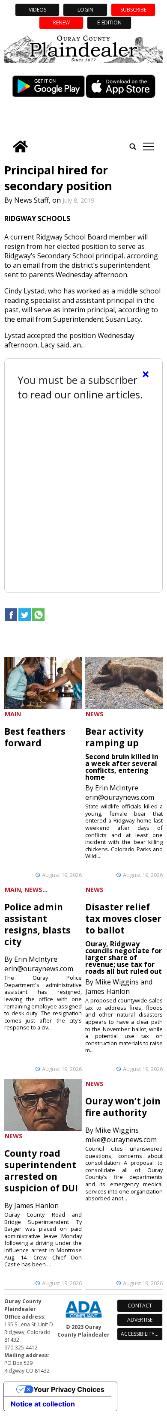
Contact (140, 1305)
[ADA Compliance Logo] (83, 1318)
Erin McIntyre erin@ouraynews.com (119, 792)
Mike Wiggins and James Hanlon (118, 986)
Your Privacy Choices (68, 1389)
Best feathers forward (35, 737)
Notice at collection (43, 1404)
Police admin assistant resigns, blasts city (37, 924)
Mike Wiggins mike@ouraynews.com (121, 1134)
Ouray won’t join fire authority (123, 1107)
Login (85, 9)
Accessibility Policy (142, 1333)
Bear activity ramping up (114, 737)
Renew (61, 22)
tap (148, 146)
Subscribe (133, 9)
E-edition (109, 22)
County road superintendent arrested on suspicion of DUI (41, 1170)
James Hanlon (36, 1205)
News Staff (31, 200)
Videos (37, 9)
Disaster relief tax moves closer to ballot (123, 918)
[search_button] (132, 146)
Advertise (139, 1319)
